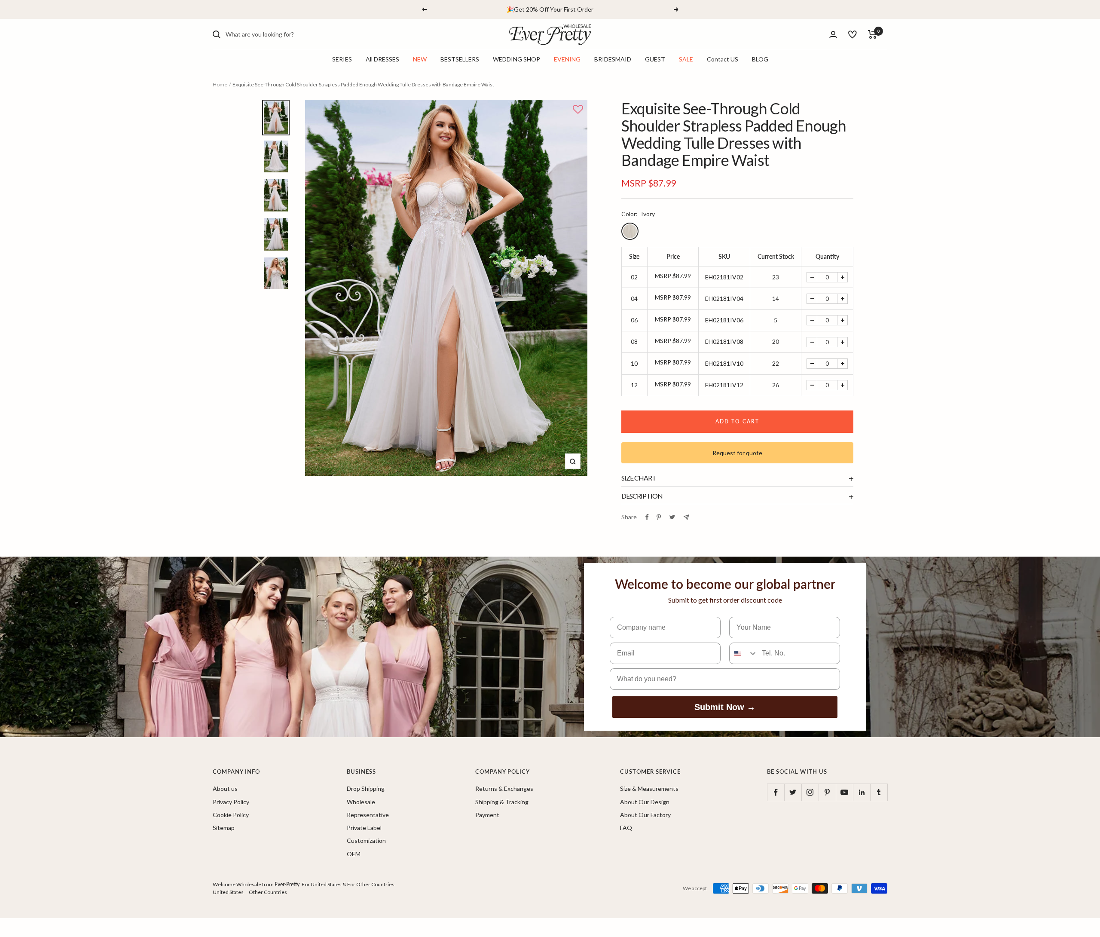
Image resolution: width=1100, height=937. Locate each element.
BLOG (760, 59)
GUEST (655, 59)
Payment (487, 814)
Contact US (722, 59)
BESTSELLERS (459, 59)
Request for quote (737, 452)
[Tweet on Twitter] (672, 517)
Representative (368, 814)
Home (220, 84)
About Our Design (644, 801)
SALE (686, 59)
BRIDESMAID (612, 59)
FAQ (626, 827)
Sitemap (224, 827)
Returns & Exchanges (504, 788)
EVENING (567, 59)
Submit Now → (724, 707)
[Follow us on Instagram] (810, 792)
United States (228, 892)
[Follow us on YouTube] (844, 792)
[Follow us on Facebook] (775, 792)
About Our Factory (645, 814)
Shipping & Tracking (502, 801)
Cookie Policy (231, 814)
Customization (366, 840)
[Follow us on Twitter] (792, 792)
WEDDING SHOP (516, 59)
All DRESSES (382, 59)
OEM (354, 853)
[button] (578, 110)
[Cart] (872, 34)
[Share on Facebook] (647, 517)
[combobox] (290, 34)
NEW (420, 59)
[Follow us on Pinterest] (827, 792)
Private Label (364, 827)
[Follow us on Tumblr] (878, 792)
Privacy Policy (231, 801)
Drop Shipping (366, 788)
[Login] (833, 34)
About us (225, 788)
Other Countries (268, 892)
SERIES (342, 59)
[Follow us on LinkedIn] (861, 792)
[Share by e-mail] (686, 517)
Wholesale (361, 801)
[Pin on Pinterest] (659, 517)
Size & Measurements (649, 788)
